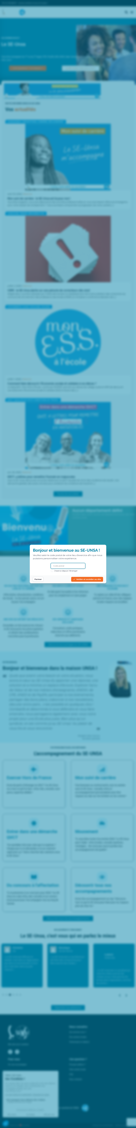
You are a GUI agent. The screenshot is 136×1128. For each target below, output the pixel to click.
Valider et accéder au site (88, 579)
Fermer (38, 579)
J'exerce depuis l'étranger (66, 571)
